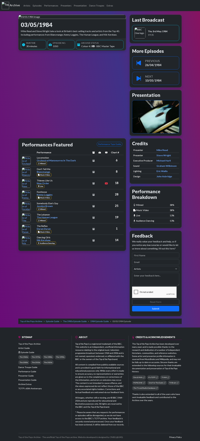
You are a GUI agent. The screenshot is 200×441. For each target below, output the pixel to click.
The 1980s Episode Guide (75, 321)
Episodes (37, 5)
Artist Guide (24, 348)
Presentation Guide (27, 380)
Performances (51, 5)
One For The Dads (156, 383)
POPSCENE (137, 383)
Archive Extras (25, 384)
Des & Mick (137, 377)
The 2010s (36, 362)
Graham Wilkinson (167, 165)
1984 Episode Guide (99, 321)
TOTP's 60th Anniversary (30, 388)
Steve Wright (164, 155)
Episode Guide (52, 321)
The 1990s (60, 357)
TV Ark (164, 377)
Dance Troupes (96, 5)
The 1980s (48, 357)
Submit (155, 308)
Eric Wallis (162, 171)
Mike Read (162, 150)
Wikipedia (164, 359)
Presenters (66, 5)
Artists (26, 5)
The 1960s (24, 357)
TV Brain (172, 383)
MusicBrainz (150, 359)
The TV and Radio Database (144, 388)
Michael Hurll (164, 160)
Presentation (80, 5)
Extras (110, 5)
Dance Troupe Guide (27, 367)
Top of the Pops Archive (31, 321)
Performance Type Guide (109, 144)
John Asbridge (164, 176)
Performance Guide (27, 371)
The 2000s (24, 362)
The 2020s (48, 362)
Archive (15, 4)
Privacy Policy (175, 437)
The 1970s (36, 357)
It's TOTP (151, 377)
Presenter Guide (26, 375)
